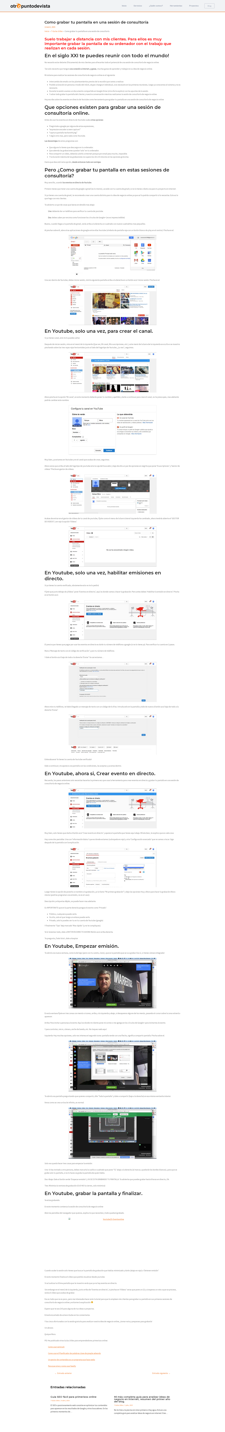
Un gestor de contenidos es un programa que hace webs (71, 1359)
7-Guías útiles (55, 1400)
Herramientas (176, 6)
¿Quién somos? (156, 6)
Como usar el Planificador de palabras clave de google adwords (74, 1353)
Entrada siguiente (161, 1373)
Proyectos (194, 6)
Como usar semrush (56, 1347)
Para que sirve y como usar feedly (62, 1366)
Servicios (138, 6)
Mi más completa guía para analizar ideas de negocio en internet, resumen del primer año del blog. (142, 1399)
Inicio (124, 6)
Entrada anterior (63, 1373)
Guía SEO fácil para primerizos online (73, 1396)
